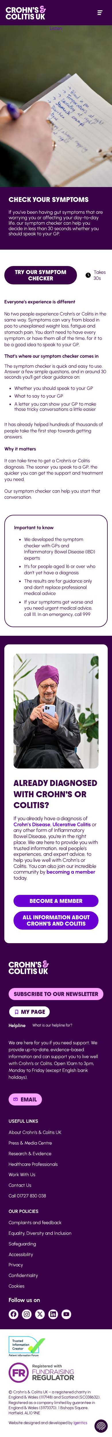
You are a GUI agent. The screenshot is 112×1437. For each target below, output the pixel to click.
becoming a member (71, 872)
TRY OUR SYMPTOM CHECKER (40, 275)
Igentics (80, 1422)
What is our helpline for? (52, 1025)
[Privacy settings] (101, 1426)
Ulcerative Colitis (72, 824)
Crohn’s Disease (31, 824)
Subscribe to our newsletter (56, 994)
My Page (32, 1011)
